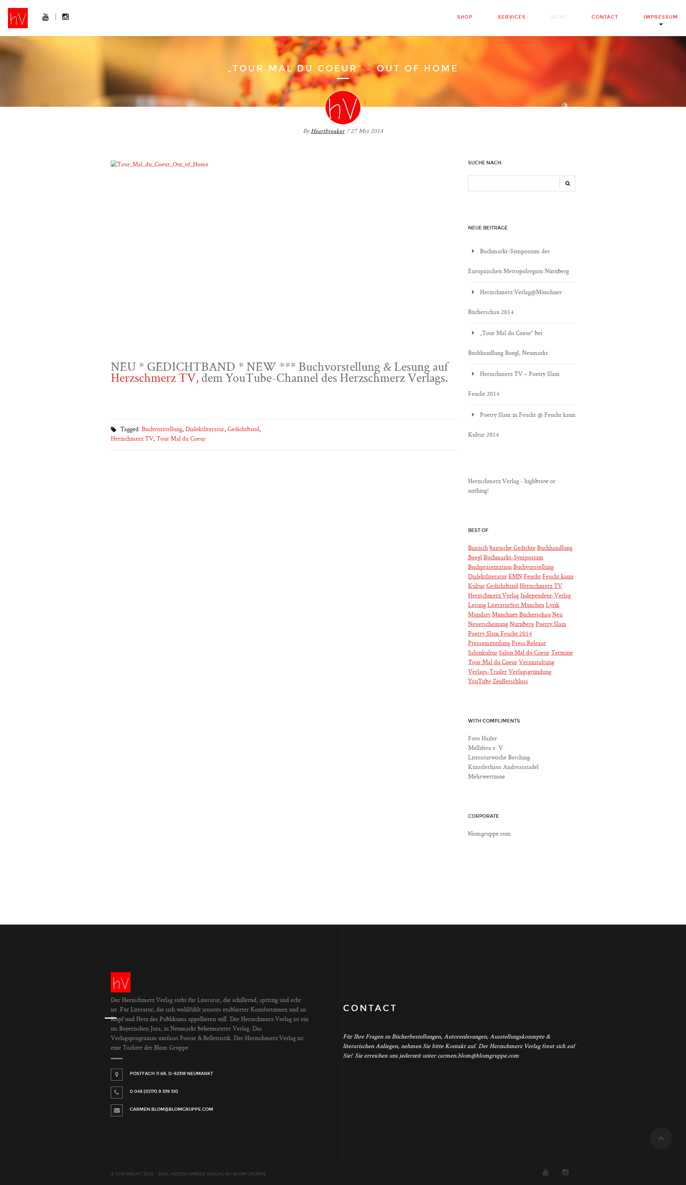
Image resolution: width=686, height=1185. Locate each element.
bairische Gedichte (512, 548)
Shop (464, 17)
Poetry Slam (551, 624)
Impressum (661, 17)
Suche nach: (485, 163)
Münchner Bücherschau (521, 615)
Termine (562, 653)
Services (512, 17)
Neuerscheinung (488, 624)
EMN (515, 577)
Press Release (529, 643)
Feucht (532, 577)
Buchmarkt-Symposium (513, 558)
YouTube (479, 681)
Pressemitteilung (489, 643)
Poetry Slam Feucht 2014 (500, 634)
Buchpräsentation (490, 567)
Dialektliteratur (204, 429)
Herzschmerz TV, (154, 379)
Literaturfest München (516, 605)
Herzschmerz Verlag (493, 596)
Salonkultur (482, 653)
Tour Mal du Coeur (181, 439)
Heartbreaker (328, 131)
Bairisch (478, 548)
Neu (557, 615)
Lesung (477, 605)
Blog (558, 17)
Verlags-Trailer (487, 672)
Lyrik (552, 605)
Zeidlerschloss (510, 681)
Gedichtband (243, 429)
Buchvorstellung (162, 429)
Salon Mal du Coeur (524, 653)
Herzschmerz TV (132, 439)
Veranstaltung (536, 662)
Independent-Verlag (545, 596)
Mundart (479, 615)
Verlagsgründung (530, 672)
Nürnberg (522, 624)
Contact (605, 17)
